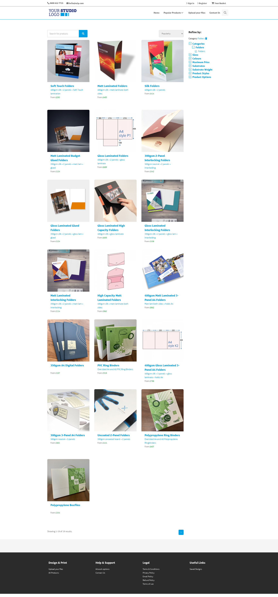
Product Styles (200, 73)
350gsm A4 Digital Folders (67, 365)
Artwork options (102, 569)
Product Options (201, 77)
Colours (196, 58)
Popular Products (172, 12)
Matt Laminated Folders (112, 86)
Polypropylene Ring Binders (162, 435)
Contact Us (214, 12)
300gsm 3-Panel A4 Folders (68, 435)
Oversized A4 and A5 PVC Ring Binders (115, 369)
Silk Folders (152, 86)
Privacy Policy (148, 573)
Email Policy (148, 576)
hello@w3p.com (76, 3)
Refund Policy (148, 580)
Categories (198, 43)
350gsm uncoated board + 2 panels (113, 439)
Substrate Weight (202, 69)
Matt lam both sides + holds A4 (159, 303)
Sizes (195, 54)
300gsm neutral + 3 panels (63, 439)
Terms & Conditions (151, 569)
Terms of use (148, 584)
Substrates (198, 65)
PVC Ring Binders (108, 365)
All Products (54, 573)
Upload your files (196, 12)
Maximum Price (200, 62)
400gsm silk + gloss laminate (110, 234)
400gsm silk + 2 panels (155, 90)
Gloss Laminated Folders (112, 155)
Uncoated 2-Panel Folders (113, 435)
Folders (201, 38)
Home (156, 12)
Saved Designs (196, 569)
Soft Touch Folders (62, 86)
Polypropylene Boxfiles (65, 505)
